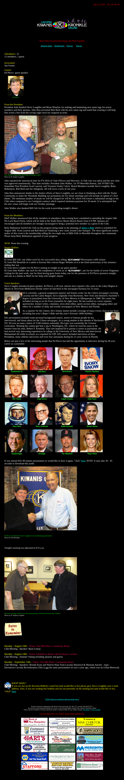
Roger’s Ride (88, 227)
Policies (70, 46)
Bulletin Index (46, 46)
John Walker (86, 710)
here (83, 460)
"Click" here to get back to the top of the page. (62, 699)
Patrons (79, 46)
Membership (59, 46)
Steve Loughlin (96, 710)
